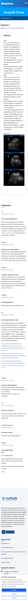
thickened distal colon (7, 547)
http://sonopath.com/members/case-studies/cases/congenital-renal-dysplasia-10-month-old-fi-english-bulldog (14, 355)
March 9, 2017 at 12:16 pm (7, 297)
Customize (14, 594)
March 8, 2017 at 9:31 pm (7, 269)
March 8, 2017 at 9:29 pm (7, 244)
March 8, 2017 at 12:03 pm (8, 214)
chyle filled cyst (5, 543)
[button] (26, 3)
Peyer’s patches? (5, 562)
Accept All (14, 590)
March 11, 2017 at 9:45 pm (7, 427)
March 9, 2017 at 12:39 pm (8, 315)
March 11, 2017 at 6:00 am (7, 405)
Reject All (14, 598)
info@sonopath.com (7, 233)
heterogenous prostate (7, 558)
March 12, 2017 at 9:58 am (7, 445)
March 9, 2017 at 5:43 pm (7, 380)
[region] (14, 588)
